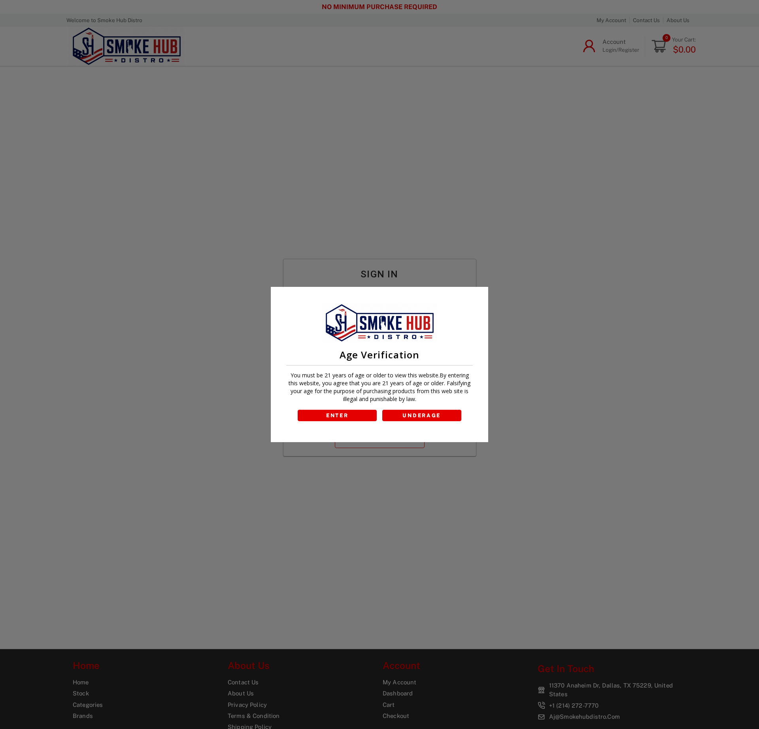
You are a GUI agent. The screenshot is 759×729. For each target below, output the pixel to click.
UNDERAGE (421, 415)
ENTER (337, 415)
